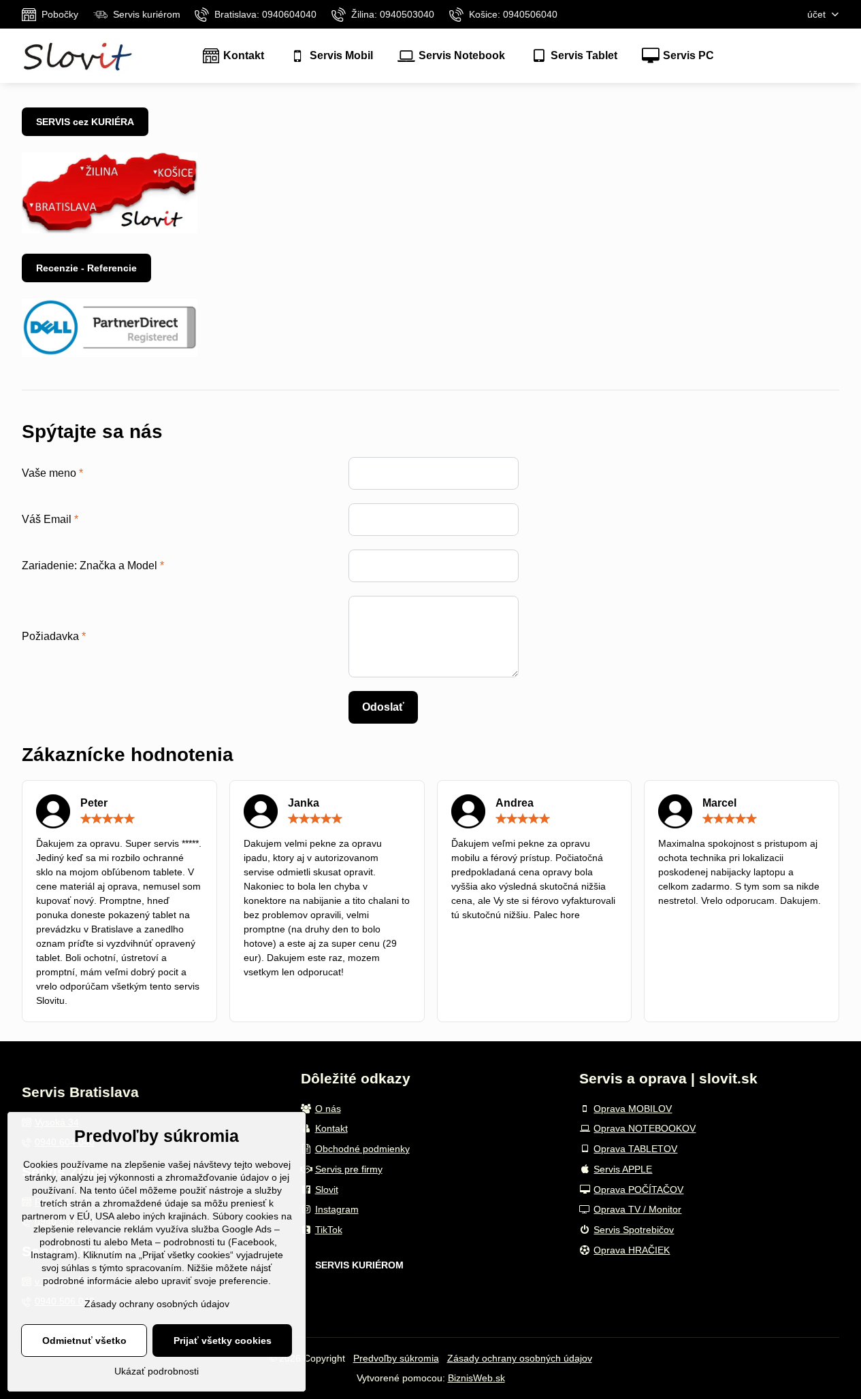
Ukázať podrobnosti (156, 1371)
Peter (94, 803)
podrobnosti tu (70, 1241)
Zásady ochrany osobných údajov (519, 1358)
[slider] (107, 818)
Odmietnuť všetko (84, 1340)
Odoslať (383, 707)
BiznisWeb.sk (476, 1377)
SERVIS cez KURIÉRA (85, 121)
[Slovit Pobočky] (109, 229)
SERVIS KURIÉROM (359, 1265)
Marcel (719, 803)
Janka (303, 803)
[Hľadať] (828, 56)
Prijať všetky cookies (223, 1340)
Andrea (515, 803)
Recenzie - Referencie (86, 268)
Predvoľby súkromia (396, 1358)
